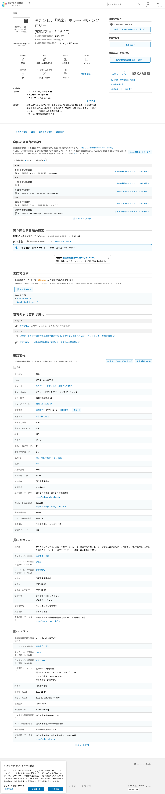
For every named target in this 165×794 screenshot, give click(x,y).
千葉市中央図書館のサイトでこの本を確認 (131, 183)
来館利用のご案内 (62, 241)
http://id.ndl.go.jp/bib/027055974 (51, 506)
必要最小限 (36, 789)
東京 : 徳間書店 (42, 416)
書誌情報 (60, 131)
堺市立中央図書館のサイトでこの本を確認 (131, 211)
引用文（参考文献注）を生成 (124, 80)
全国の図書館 (21, 131)
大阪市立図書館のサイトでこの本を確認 (132, 203)
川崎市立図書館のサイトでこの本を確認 (132, 191)
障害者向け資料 (45, 131)
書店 (33, 131)
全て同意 (55, 789)
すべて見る (91, 101)
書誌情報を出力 (119, 84)
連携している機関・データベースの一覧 (96, 147)
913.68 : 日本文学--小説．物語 (49, 457)
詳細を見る (86, 73)
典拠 (75, 410)
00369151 (64, 409)
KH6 (37, 463)
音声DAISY (24, 325)
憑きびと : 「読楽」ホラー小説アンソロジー (55, 385)
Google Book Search (26, 301)
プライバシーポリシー (70, 786)
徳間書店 (39, 409)
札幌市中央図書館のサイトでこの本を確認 (131, 171)
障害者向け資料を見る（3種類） (130, 59)
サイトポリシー (87, 786)
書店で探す (130, 44)
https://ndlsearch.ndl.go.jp (48, 496)
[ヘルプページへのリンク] (25, 44)
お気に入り (115, 75)
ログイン (158, 6)
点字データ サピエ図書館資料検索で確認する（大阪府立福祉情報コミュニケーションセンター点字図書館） (66, 336)
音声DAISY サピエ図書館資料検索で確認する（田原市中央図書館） (49, 342)
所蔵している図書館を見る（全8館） (130, 29)
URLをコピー (124, 75)
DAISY (38, 561)
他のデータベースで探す (122, 89)
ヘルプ (148, 6)
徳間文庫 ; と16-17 (44, 403)
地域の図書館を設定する (139, 152)
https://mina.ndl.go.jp (45, 739)
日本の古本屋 (22, 298)
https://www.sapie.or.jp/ (47, 621)
